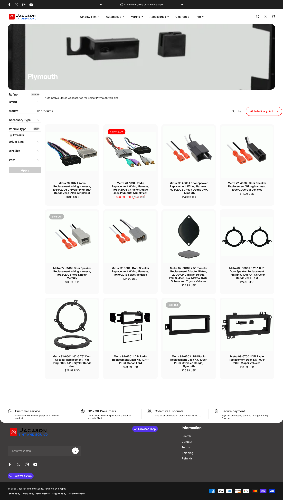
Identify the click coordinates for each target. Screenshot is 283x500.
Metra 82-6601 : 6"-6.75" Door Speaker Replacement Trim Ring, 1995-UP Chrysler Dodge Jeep (72, 361)
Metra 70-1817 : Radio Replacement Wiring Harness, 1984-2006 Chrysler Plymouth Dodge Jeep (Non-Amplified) (72, 188)
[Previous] (101, 4)
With (12, 160)
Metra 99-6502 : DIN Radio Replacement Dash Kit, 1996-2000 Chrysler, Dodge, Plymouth (188, 361)
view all (35, 94)
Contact (187, 441)
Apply (25, 170)
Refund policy (14, 494)
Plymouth (18, 134)
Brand (13, 102)
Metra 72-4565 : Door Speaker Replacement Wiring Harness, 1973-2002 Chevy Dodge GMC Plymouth (188, 188)
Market (14, 111)
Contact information (76, 494)
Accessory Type (20, 120)
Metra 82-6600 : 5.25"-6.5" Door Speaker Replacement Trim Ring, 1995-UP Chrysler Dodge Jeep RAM (247, 273)
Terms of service (43, 494)
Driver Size (16, 141)
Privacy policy (28, 494)
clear (36, 129)
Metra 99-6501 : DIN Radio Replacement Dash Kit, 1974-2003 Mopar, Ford (130, 360)
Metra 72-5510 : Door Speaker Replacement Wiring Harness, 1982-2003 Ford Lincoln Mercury (72, 273)
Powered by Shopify (55, 488)
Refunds (187, 458)
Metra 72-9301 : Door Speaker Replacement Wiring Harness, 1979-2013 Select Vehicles (130, 271)
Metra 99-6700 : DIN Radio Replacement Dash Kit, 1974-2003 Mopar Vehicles (247, 360)
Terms (186, 447)
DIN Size (14, 150)
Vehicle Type (17, 129)
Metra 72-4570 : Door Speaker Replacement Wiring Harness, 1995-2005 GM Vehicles (247, 186)
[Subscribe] (75, 450)
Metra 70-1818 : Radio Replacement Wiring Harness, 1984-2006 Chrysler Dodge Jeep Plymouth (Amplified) (130, 188)
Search (186, 436)
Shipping (187, 453)
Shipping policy (59, 494)
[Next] (181, 4)
